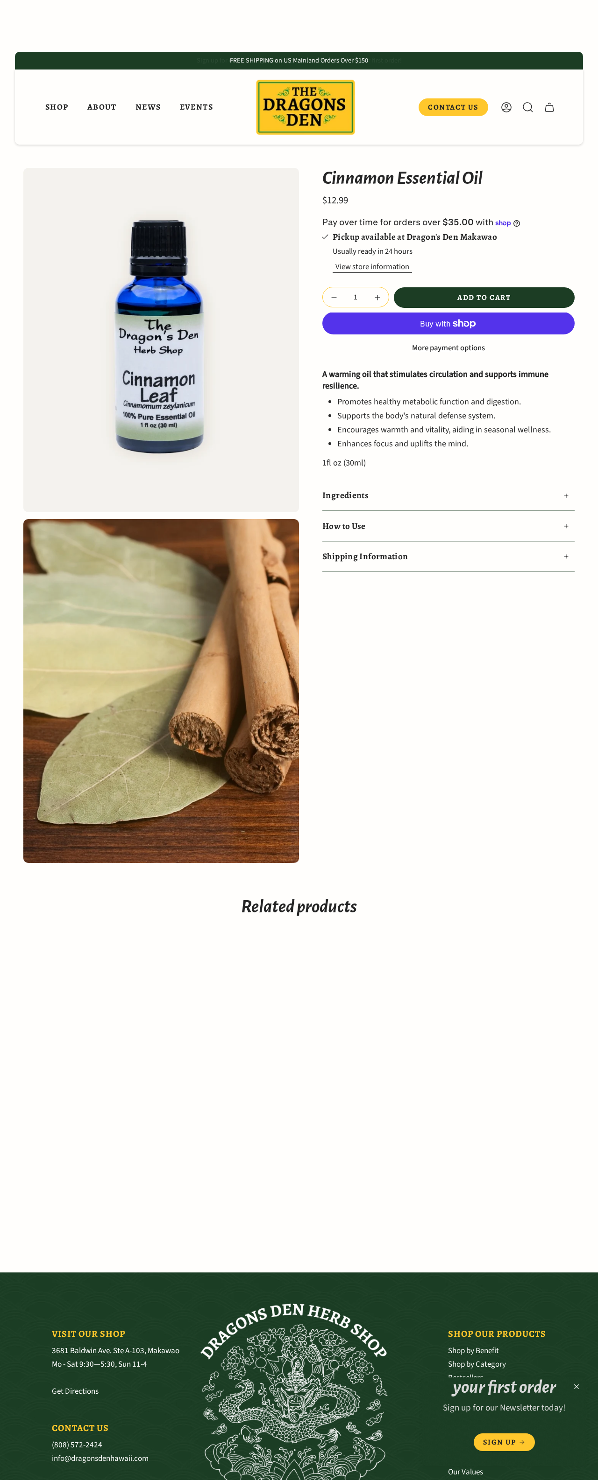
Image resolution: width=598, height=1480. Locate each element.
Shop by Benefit (473, 1350)
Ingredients (345, 496)
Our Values (465, 1472)
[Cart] (549, 107)
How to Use (344, 526)
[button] (57, 107)
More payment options (448, 348)
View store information (372, 266)
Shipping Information (365, 556)
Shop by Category (477, 1364)
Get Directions (75, 1391)
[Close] (577, 1387)
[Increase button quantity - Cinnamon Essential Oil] (376, 297)
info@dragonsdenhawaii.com (100, 1458)
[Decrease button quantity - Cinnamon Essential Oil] (335, 297)
